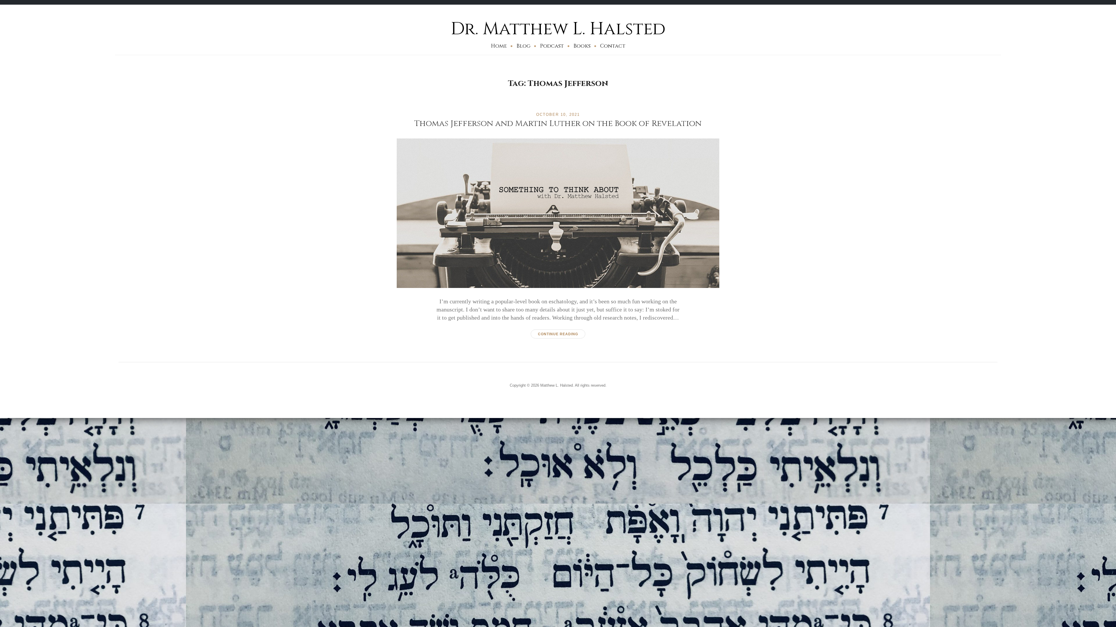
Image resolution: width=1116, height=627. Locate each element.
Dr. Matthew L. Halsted (558, 29)
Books (582, 46)
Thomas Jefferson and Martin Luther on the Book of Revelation (558, 123)
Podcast (552, 46)
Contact (612, 46)
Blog (523, 46)
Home (499, 46)
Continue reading (558, 334)
